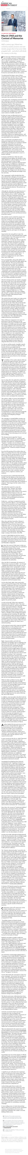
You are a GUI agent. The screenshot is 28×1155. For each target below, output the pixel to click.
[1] (20, 112)
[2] (5, 880)
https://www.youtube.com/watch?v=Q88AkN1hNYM (10, 1127)
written (19, 954)
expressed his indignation (8, 990)
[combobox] (15, 8)
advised (3, 939)
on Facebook (22, 925)
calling (11, 945)
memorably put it (20, 819)
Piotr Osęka (5, 41)
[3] (18, 963)
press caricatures (21, 949)
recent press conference (16, 883)
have (15, 954)
